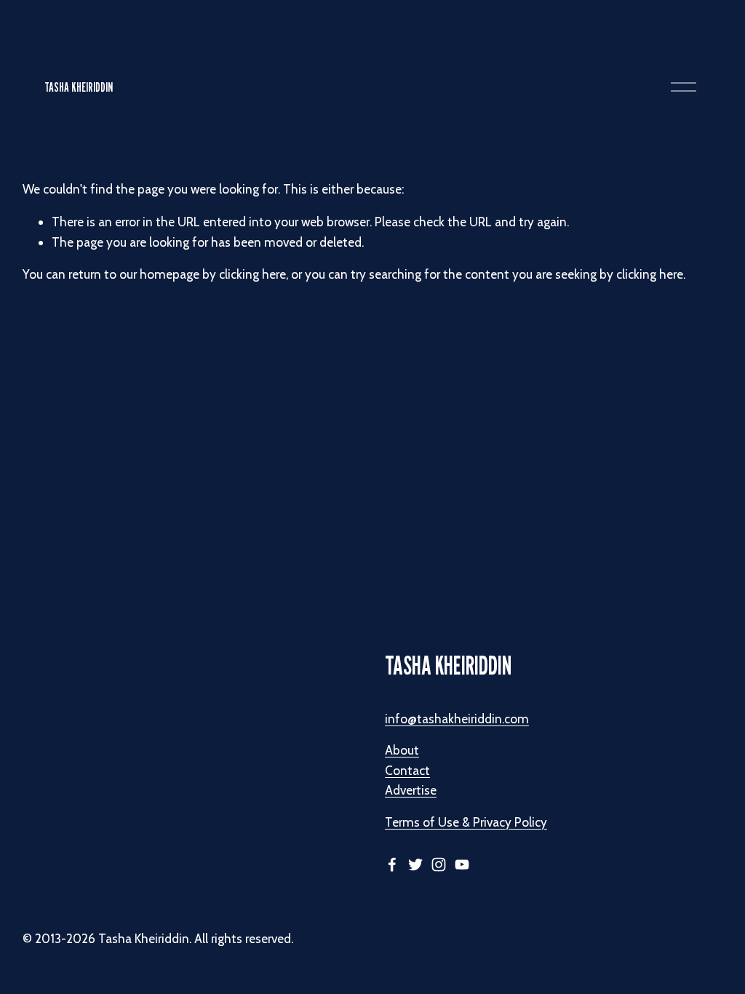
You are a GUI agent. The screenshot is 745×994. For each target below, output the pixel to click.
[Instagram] (438, 864)
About (402, 750)
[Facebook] (392, 864)
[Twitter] (415, 864)
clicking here (252, 274)
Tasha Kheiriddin (78, 87)
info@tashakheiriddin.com (457, 718)
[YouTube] (462, 864)
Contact (407, 770)
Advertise (411, 790)
